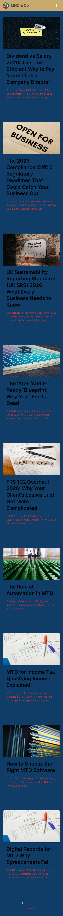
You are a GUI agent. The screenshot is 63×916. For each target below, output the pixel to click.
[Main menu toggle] (56, 5)
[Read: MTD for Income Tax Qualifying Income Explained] (31, 649)
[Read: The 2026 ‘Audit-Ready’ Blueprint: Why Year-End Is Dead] (31, 360)
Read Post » (12, 104)
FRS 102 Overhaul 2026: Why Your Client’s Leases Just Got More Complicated (30, 495)
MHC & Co (20, 5)
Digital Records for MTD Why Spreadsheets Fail (28, 855)
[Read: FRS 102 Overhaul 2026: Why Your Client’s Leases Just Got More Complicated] (31, 459)
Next (31, 908)
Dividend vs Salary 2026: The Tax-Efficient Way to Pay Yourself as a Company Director (30, 69)
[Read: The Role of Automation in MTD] (31, 563)
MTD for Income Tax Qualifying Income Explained (30, 678)
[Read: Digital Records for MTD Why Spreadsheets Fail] (31, 826)
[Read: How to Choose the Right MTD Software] (31, 741)
